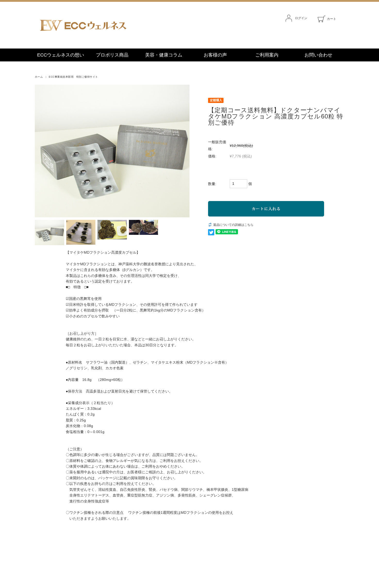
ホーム (39, 76)
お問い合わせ (318, 55)
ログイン (301, 18)
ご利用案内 (266, 55)
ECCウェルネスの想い (60, 55)
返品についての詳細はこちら (233, 225)
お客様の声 (215, 55)
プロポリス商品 (112, 55)
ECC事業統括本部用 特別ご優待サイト (73, 76)
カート (331, 19)
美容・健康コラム (163, 55)
